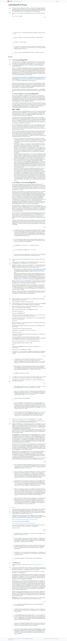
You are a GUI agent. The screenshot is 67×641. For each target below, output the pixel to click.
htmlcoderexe (17, 363)
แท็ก (21, 1)
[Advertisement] (29, 24)
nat (16, 16)
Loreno (45, 16)
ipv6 (18, 16)
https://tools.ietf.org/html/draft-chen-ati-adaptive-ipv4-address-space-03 (25, 519)
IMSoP (45, 295)
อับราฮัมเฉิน (44, 529)
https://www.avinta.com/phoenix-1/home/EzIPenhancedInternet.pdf (23, 523)
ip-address (20, 16)
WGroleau (16, 38)
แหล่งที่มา (44, 17)
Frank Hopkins (17, 53)
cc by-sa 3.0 (50, 638)
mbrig (16, 256)
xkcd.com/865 (33, 249)
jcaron (16, 542)
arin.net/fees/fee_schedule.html (30, 394)
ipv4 (14, 16)
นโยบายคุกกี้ (26, 638)
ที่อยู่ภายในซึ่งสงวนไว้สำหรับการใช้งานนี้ (38, 271)
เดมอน (16, 478)
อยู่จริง (16, 634)
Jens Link (16, 388)
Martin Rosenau (44, 355)
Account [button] (57, 1)
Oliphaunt (16, 246)
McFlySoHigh (44, 382)
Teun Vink (16, 606)
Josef (15, 535)
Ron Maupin (44, 226)
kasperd (16, 43)
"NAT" (16, 265)
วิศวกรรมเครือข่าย (17, 1)
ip (12, 16)
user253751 (16, 549)
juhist (45, 600)
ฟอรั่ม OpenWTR (24, 534)
